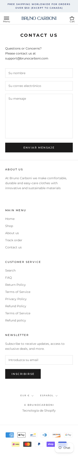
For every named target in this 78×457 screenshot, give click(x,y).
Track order (13, 240)
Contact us (13, 247)
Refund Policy (15, 306)
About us (12, 233)
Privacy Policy (16, 299)
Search (10, 270)
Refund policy (15, 320)
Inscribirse (22, 374)
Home (10, 219)
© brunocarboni (39, 404)
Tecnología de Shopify (39, 410)
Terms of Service (17, 292)
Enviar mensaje (39, 147)
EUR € (25, 395)
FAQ (8, 278)
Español (47, 395)
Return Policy (15, 285)
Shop (9, 226)
